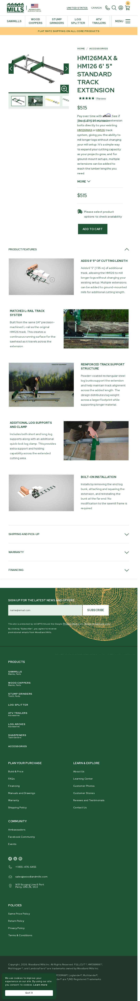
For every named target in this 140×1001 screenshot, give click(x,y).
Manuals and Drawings (21, 793)
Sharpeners (17, 736)
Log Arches (16, 725)
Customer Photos (84, 785)
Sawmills (15, 672)
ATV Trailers (17, 714)
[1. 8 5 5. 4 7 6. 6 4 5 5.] (108, 7)
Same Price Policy (19, 913)
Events (12, 844)
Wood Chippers (19, 683)
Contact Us (80, 807)
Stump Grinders (20, 694)
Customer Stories (84, 793)
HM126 (100, 130)
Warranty (13, 800)
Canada (96, 7)
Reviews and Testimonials (89, 800)
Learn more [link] (40, 984)
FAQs (11, 778)
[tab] (69, 249)
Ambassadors (16, 829)
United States (77, 7)
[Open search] (114, 7)
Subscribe (95, 610)
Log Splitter (18, 704)
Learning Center (83, 778)
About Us (79, 771)
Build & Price (15, 771)
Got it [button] (29, 992)
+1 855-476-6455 (25, 866)
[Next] (66, 68)
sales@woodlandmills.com (31, 876)
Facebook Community (21, 836)
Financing (14, 785)
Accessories (17, 746)
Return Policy (16, 920)
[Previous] (11, 68)
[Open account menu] (121, 7)
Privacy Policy (71, 623)
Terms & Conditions (20, 935)
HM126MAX (84, 130)
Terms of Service (94, 623)
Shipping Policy (17, 807)
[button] (100, 182)
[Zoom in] (64, 89)
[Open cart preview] (127, 7)
